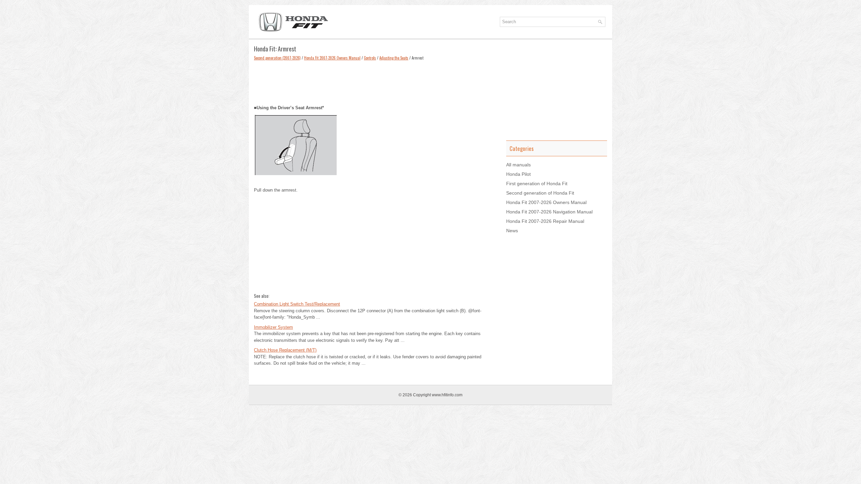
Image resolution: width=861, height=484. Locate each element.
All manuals (518, 164)
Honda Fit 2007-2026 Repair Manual (545, 221)
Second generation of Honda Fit (540, 193)
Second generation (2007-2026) (277, 58)
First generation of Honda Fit (536, 183)
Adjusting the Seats (393, 58)
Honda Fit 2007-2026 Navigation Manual (549, 211)
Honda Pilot (518, 174)
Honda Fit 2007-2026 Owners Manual (332, 58)
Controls (370, 58)
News (512, 230)
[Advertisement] (375, 81)
